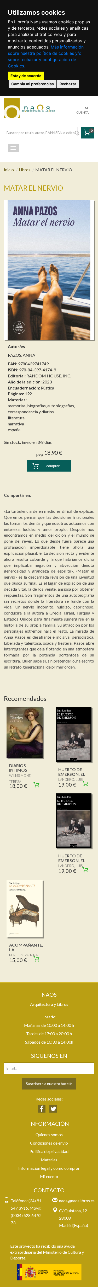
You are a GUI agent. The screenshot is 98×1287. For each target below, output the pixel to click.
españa (14, 429)
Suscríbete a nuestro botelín (49, 1083)
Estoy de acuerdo (26, 75)
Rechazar (68, 84)
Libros (24, 169)
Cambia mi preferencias (32, 84)
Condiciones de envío (49, 1142)
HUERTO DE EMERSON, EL (71, 772)
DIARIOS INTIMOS (18, 768)
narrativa (16, 423)
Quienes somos (49, 1134)
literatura (16, 417)
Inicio (9, 169)
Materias (49, 1159)
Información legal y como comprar (49, 1168)
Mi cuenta (49, 1176)
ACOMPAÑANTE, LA (26, 947)
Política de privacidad (49, 1151)
